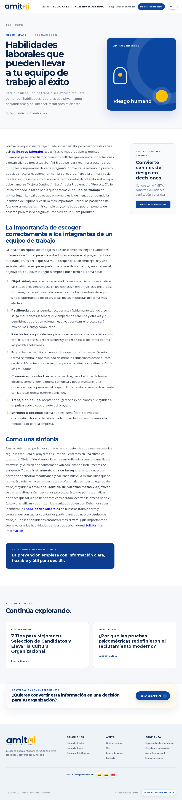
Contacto (111, 758)
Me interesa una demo (151, 6)
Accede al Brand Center (126, 792)
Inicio (8, 24)
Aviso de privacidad (125, 6)
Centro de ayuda (114, 753)
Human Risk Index (75, 743)
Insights (19, 24)
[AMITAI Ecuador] (106, 774)
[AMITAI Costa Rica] (113, 774)
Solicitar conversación (153, 204)
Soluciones (61, 6)
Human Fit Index (75, 748)
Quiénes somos (114, 743)
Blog (111, 6)
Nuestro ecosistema (89, 6)
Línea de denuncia (154, 758)
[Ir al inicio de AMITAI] (17, 6)
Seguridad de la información (159, 743)
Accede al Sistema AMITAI (159, 792)
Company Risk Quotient (78, 753)
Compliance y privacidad (157, 748)
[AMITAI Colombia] (99, 774)
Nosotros (46, 6)
